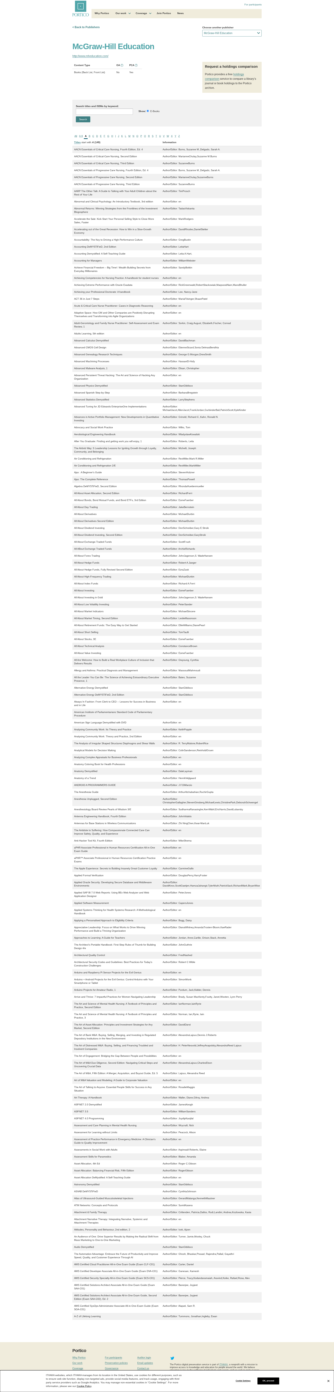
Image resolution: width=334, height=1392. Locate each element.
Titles (77, 142)
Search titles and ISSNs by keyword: (97, 106)
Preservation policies (116, 1362)
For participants (253, 4)
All (75, 136)
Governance (111, 1368)
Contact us (143, 1368)
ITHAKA (223, 1364)
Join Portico (164, 13)
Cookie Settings (243, 1381)
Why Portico (102, 13)
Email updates (145, 1362)
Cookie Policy (84, 1386)
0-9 (81, 136)
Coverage (141, 13)
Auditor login (144, 1357)
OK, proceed (268, 1381)
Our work (121, 13)
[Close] (328, 1381)
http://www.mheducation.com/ (90, 56)
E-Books (155, 111)
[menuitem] (102, 13)
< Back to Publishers (86, 27)
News (180, 13)
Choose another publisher (217, 27)
